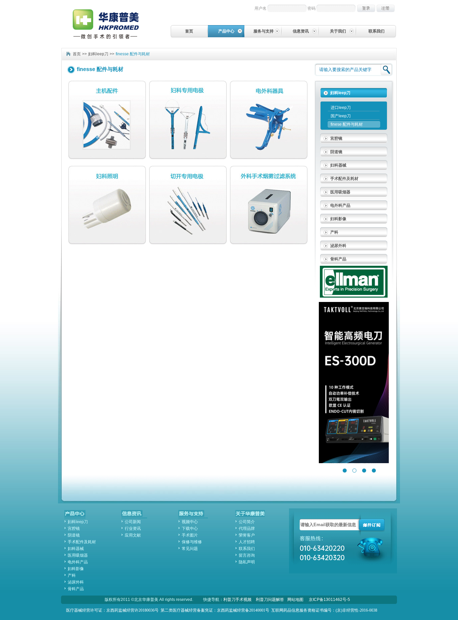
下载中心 (190, 528)
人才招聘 (247, 542)
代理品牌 (247, 528)
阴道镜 (336, 151)
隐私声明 (247, 562)
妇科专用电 (188, 120)
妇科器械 (338, 165)
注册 (386, 8)
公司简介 (247, 521)
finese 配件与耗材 (347, 124)
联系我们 (376, 31)
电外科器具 (268, 120)
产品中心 (226, 31)
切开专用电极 (188, 205)
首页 (189, 31)
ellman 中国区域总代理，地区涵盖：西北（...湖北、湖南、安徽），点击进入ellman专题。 (354, 282)
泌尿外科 (338, 245)
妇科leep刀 (98, 54)
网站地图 (295, 599)
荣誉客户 (247, 535)
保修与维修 (192, 542)
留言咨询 (247, 555)
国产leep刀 (341, 116)
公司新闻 (133, 521)
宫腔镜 (336, 138)
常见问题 (190, 548)
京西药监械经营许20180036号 (132, 610)
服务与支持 (263, 31)
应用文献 (133, 535)
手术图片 (190, 535)
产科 (334, 232)
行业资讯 (133, 528)
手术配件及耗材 (344, 178)
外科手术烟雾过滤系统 (268, 205)
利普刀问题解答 (270, 599)
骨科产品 (338, 259)
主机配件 (107, 120)
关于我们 (338, 31)
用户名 (260, 8)
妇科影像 (338, 218)
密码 (311, 8)
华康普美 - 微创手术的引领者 (111, 24)
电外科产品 (340, 205)
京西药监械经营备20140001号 (243, 610)
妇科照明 (107, 205)
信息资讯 (301, 31)
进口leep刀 (341, 107)
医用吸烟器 (340, 192)
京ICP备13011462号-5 (329, 599)
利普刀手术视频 (237, 599)
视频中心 (190, 521)
